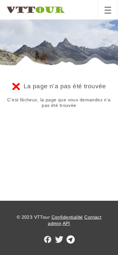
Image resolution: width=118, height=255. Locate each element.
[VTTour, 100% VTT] (35, 10)
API (66, 223)
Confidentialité (67, 217)
